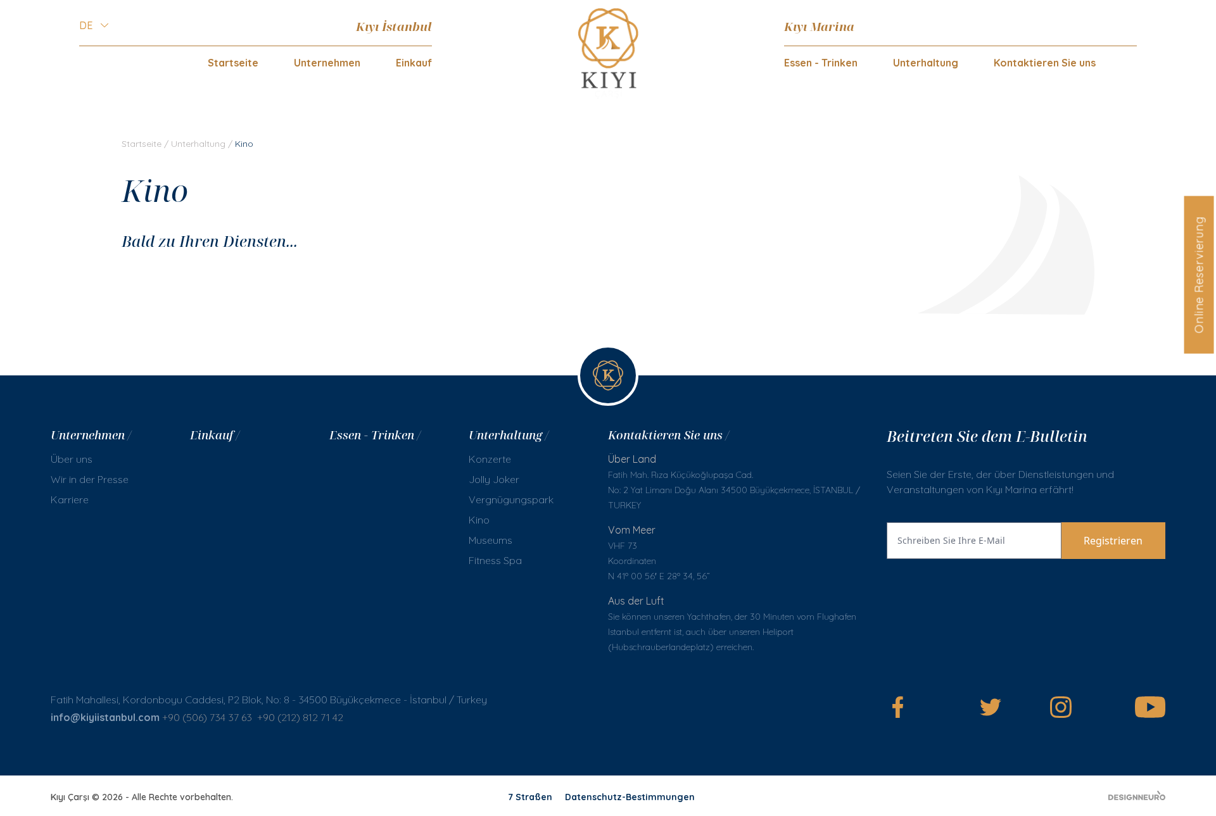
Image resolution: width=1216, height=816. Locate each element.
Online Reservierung (1198, 274)
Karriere (70, 499)
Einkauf (414, 62)
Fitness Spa (495, 560)
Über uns (71, 459)
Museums (490, 540)
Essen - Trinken (821, 62)
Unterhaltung (198, 143)
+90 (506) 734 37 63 (207, 717)
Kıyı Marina (819, 26)
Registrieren (1113, 541)
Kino (479, 519)
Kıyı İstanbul (394, 26)
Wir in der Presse (90, 479)
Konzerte (490, 459)
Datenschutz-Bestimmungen (630, 797)
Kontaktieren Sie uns (1045, 62)
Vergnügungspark (511, 499)
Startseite (233, 62)
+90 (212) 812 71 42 (300, 717)
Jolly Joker (494, 479)
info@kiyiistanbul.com (105, 717)
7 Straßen (530, 797)
